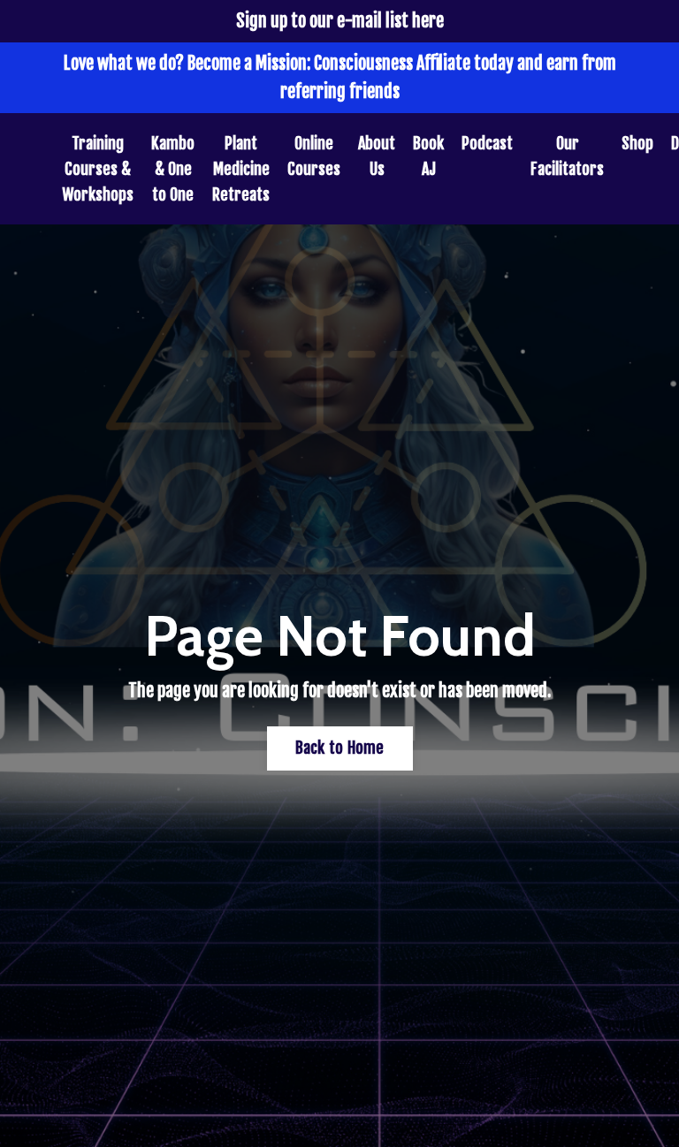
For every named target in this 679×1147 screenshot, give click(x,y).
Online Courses (313, 156)
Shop (637, 143)
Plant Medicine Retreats (241, 168)
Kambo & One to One (173, 168)
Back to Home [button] (340, 747)
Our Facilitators (567, 156)
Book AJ (428, 156)
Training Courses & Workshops (98, 168)
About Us (376, 156)
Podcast (487, 143)
